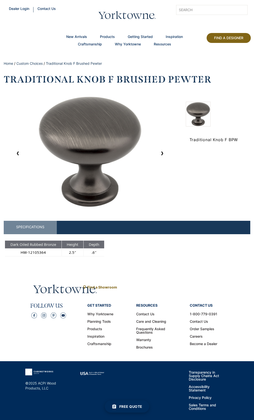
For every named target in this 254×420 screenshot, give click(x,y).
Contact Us (46, 9)
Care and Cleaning (151, 322)
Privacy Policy (200, 398)
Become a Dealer (203, 344)
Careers (196, 337)
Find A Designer (228, 37)
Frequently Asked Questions (150, 331)
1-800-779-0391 (203, 314)
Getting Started (140, 37)
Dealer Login (19, 9)
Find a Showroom (102, 287)
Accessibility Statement (199, 388)
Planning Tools (99, 322)
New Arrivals (76, 37)
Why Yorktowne (128, 44)
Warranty (143, 340)
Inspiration (174, 37)
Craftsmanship (90, 44)
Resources (162, 44)
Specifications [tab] (30, 227)
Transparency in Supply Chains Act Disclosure (204, 376)
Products (107, 37)
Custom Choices (29, 63)
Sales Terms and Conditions (202, 407)
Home (8, 63)
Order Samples (202, 329)
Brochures (144, 348)
